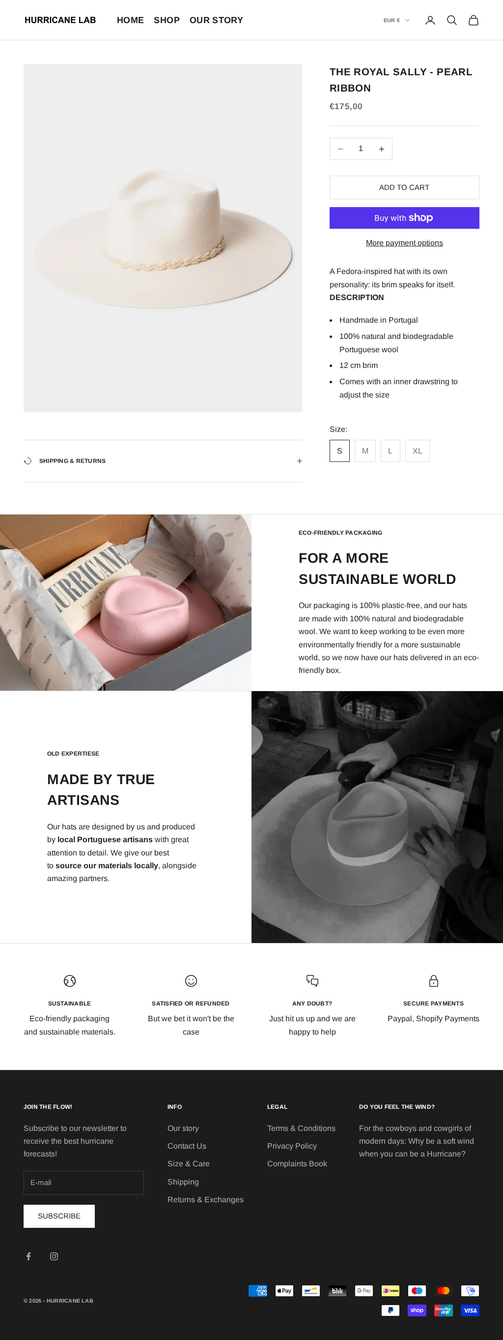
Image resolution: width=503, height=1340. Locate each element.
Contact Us (187, 1146)
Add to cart (404, 187)
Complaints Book (297, 1163)
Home (130, 20)
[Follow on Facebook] (28, 1256)
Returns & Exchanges (206, 1199)
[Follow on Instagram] (54, 1256)
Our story (183, 1128)
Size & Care (189, 1163)
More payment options (404, 243)
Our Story (216, 20)
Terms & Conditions (301, 1128)
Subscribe (59, 1216)
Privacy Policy (292, 1146)
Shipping (183, 1182)
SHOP (166, 20)
